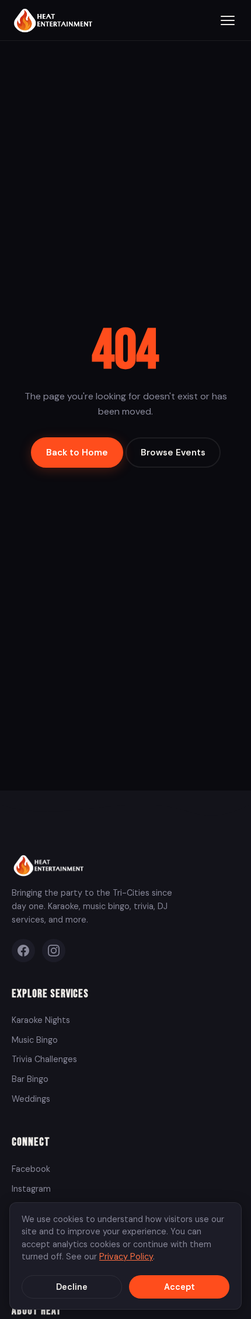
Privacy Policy (126, 1256)
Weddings (31, 1099)
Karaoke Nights (41, 1020)
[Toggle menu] (227, 20)
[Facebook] (23, 950)
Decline (72, 1287)
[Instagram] (53, 950)
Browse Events (173, 452)
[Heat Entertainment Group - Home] (54, 20)
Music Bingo (35, 1040)
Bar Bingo (30, 1079)
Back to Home (77, 452)
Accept (179, 1287)
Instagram (31, 1189)
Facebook (31, 1169)
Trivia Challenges (44, 1059)
